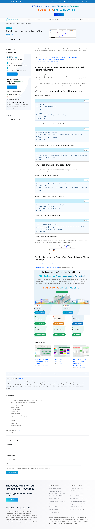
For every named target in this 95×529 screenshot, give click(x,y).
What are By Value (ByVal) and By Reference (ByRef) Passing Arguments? (57, 57)
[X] (9, 39)
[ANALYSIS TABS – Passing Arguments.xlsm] (47, 267)
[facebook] (8, 1)
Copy (87, 100)
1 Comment (82, 367)
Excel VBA (9, 27)
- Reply (22, 397)
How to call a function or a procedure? (47, 61)
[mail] (20, 1)
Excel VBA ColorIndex (58, 360)
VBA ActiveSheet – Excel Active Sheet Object (42, 361)
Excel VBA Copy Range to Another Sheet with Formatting (80, 362)
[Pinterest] (17, 39)
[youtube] (16, 1)
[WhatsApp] (14, 39)
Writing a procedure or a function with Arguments (50, 59)
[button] (88, 20)
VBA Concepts (9, 34)
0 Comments (45, 365)
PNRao (20, 378)
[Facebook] (7, 39)
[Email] (19, 39)
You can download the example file (44, 264)
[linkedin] (18, 1)
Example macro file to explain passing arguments (50, 63)
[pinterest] (13, 1)
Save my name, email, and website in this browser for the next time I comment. (28, 468)
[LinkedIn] (12, 39)
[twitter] (11, 1)
